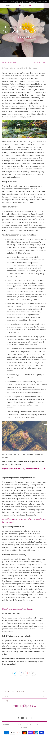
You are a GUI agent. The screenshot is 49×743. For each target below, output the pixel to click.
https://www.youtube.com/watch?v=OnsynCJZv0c (23, 469)
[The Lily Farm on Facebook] (18, 718)
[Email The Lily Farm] (30, 718)
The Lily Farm (12, 725)
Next (43, 63)
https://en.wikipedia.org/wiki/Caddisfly (18, 609)
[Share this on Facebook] (21, 673)
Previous (37, 63)
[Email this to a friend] (33, 673)
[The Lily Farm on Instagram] (26, 718)
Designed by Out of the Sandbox (29, 725)
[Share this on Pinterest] (27, 673)
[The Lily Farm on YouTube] (22, 718)
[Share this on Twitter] (14, 673)
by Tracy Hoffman (8, 68)
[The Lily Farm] (24, 5)
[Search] (41, 6)
